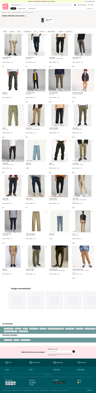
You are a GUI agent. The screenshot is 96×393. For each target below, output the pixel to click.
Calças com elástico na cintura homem (56, 328)
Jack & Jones (16, 340)
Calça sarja (25, 328)
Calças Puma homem (70, 328)
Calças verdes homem (8, 328)
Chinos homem (43, 328)
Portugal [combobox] (90, 390)
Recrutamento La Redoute (64, 390)
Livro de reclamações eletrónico (44, 390)
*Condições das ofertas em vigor (17, 390)
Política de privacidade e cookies (28, 390)
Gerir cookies (36, 390)
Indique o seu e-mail (52, 349)
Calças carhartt (18, 328)
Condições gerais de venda (6, 390)
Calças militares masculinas (28, 12)
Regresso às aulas (21, 8)
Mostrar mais (48, 374)
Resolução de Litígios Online (54, 390)
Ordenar (5, 31)
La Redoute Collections (25, 340)
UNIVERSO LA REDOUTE (81, 369)
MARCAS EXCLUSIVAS (56, 369)
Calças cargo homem (23, 331)
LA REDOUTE (7, 369)
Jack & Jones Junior (8, 340)
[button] (92, 5)
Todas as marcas (31, 8)
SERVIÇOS (30, 369)
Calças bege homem (34, 328)
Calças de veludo (79, 328)
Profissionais (89, 8)
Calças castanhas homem (90, 328)
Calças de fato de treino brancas (10, 331)
